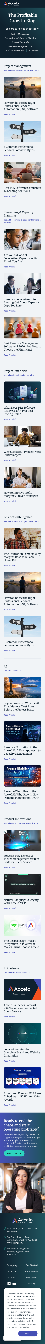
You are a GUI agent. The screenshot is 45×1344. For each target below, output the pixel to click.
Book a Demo (31, 1271)
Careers (12, 1277)
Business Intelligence (17, 46)
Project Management (20, 34)
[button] (41, 3)
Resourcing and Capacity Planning (20, 38)
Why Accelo (31, 1277)
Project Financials (20, 42)
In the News (33, 50)
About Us (12, 1271)
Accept (28, 1333)
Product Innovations (15, 50)
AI (32, 46)
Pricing (31, 1283)
